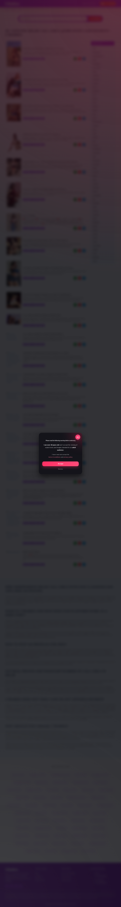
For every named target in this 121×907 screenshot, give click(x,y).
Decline (60, 469)
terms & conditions (54, 457)
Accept (60, 464)
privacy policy (68, 457)
